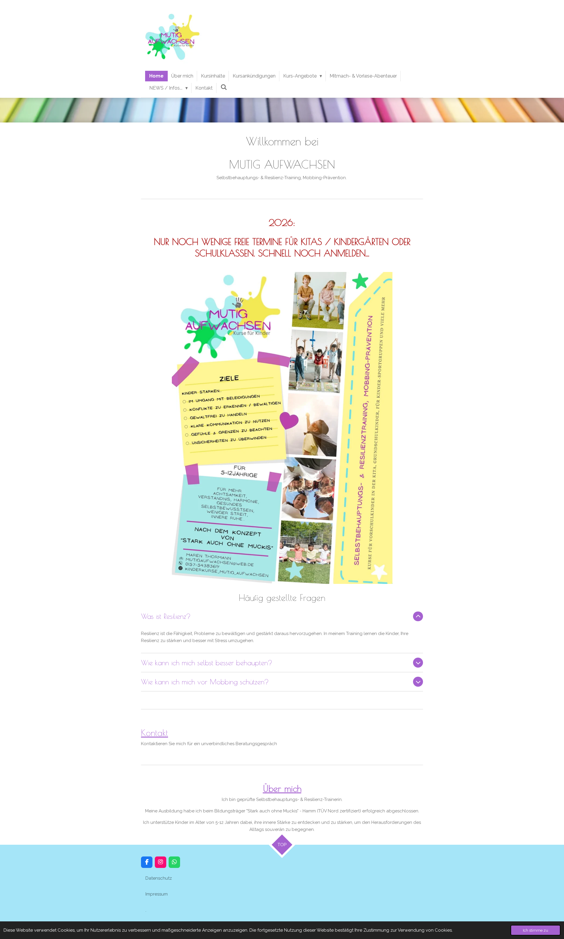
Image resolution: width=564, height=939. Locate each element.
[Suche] (223, 87)
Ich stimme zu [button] (535, 930)
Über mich (282, 788)
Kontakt (154, 733)
